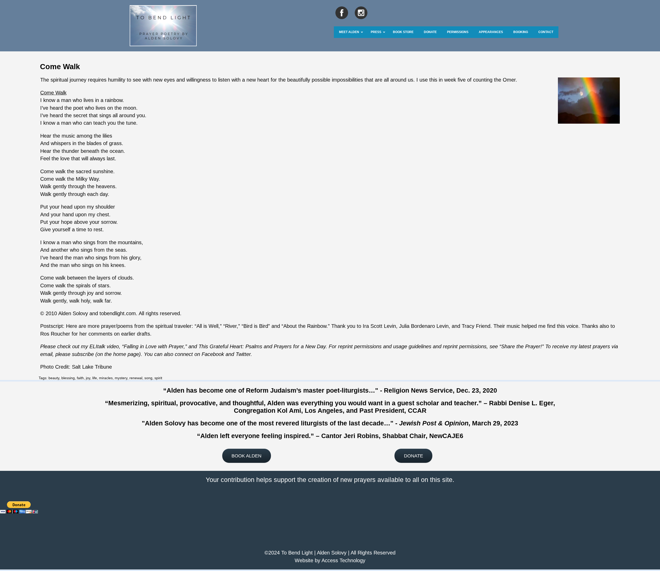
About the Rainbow (304, 326)
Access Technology (343, 560)
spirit (158, 378)
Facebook (213, 354)
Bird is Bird (255, 326)
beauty (53, 378)
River (231, 326)
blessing (68, 378)
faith (80, 378)
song (148, 378)
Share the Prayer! (521, 346)
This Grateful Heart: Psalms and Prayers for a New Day (262, 346)
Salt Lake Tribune (92, 367)
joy (88, 378)
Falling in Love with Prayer (154, 346)
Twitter (243, 354)
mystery (121, 378)
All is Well (207, 326)
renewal (135, 378)
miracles (106, 378)
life (94, 378)
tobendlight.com (118, 313)
